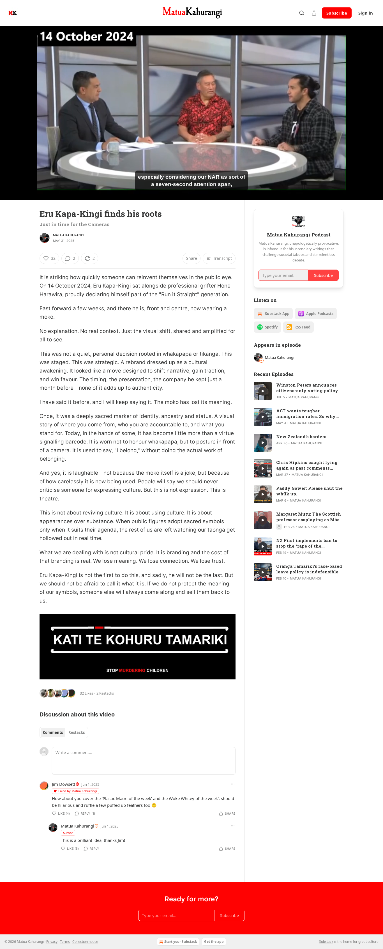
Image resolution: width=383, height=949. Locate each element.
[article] (299, 391)
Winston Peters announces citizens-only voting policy (307, 387)
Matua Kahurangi (68, 235)
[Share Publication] (314, 13)
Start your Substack (180, 941)
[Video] (26, 106)
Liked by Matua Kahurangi (77, 791)
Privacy (51, 941)
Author (68, 833)
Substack (326, 941)
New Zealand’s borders (301, 436)
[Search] (301, 13)
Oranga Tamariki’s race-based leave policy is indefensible (309, 569)
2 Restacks (105, 693)
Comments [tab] (53, 732)
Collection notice (85, 941)
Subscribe (336, 13)
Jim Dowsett (63, 784)
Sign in (365, 13)
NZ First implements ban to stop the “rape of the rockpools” (306, 543)
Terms (65, 941)
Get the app (214, 941)
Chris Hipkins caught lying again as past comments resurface (307, 465)
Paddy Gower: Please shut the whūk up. (309, 491)
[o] (262, 391)
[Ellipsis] (232, 784)
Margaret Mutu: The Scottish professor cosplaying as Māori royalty (309, 516)
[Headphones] (26, 119)
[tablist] (64, 732)
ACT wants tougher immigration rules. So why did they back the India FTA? (308, 413)
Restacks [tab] (76, 732)
